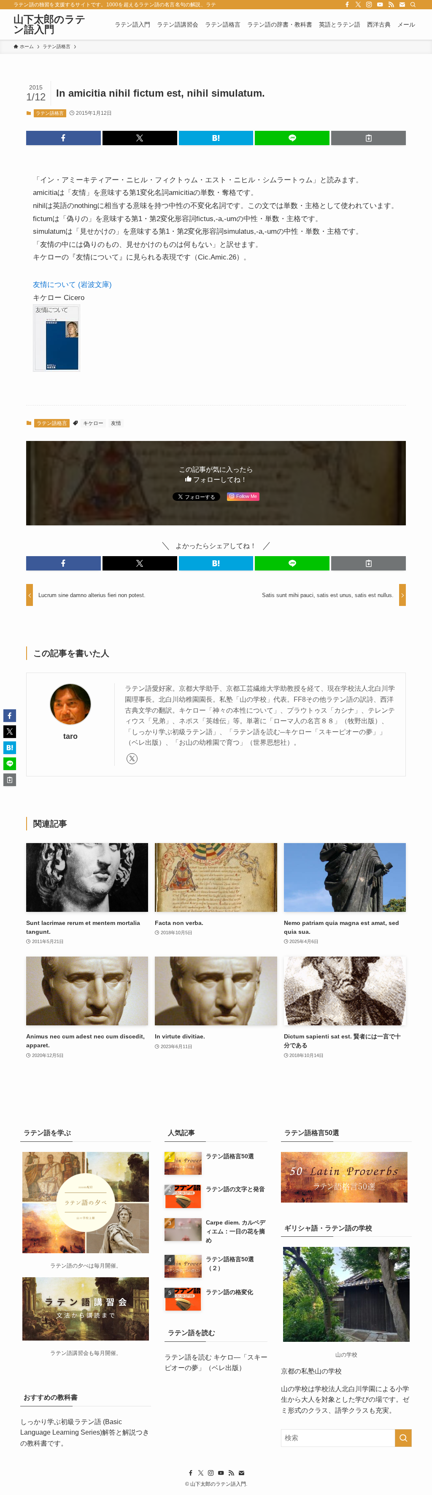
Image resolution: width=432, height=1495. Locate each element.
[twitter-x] (358, 4)
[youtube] (380, 4)
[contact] (402, 4)
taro (70, 736)
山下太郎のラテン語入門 (50, 24)
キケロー (93, 423)
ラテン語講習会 (69, 1353)
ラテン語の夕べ (69, 1266)
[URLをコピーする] (368, 138)
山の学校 (294, 1388)
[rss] (391, 4)
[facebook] (347, 4)
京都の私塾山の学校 (311, 1371)
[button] (63, 138)
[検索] (413, 4)
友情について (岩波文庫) (72, 285)
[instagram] (369, 4)
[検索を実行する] (403, 1438)
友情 (116, 423)
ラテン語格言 (50, 113)
